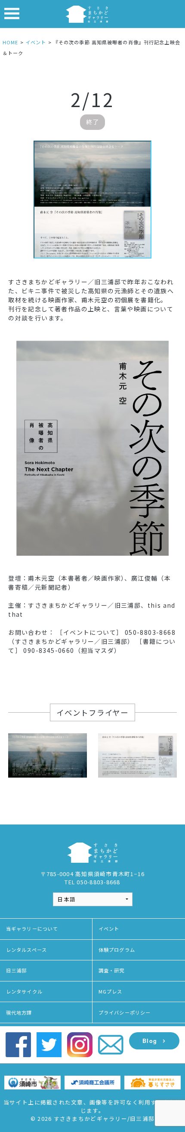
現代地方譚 (19, 1012)
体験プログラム (117, 949)
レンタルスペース (26, 949)
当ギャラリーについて (32, 928)
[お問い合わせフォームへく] (110, 1044)
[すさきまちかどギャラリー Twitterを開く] (49, 1044)
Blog (149, 1041)
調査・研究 (112, 970)
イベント (109, 928)
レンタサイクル (24, 991)
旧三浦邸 (16, 970)
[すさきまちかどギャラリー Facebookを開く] (18, 1044)
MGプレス (111, 991)
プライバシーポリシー (125, 1012)
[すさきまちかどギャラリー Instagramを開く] (79, 1044)
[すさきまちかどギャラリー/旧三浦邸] (86, 13)
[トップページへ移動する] (92, 852)
